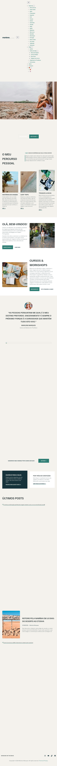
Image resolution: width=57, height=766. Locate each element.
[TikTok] (52, 756)
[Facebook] (55, 756)
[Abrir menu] (17, 37)
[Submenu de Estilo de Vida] (37, 51)
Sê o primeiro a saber (47, 289)
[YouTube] (48, 756)
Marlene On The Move (7, 755)
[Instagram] (45, 756)
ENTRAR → (43, 460)
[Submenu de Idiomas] (31, 67)
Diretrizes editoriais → (39, 483)
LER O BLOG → (34, 136)
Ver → (4, 208)
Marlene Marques (34, 625)
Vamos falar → (7, 247)
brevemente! (34, 289)
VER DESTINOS (23, 136)
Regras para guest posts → (13, 484)
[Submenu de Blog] (32, 47)
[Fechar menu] (28, 2)
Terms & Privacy (43, 760)
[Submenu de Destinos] (34, 6)
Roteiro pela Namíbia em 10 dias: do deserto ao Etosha (38, 619)
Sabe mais (17, 247)
